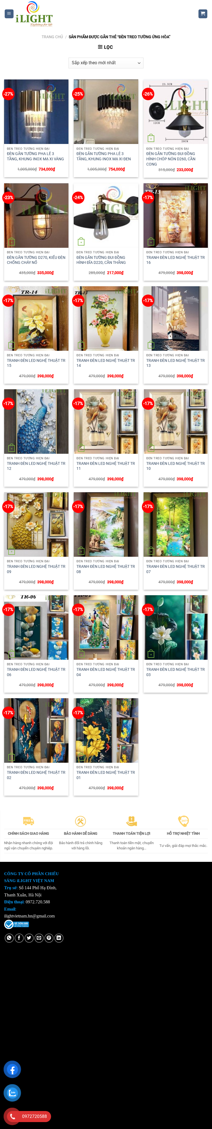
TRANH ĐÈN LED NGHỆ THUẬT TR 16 (175, 260)
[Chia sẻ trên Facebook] (19, 938)
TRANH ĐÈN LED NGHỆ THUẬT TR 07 (175, 569)
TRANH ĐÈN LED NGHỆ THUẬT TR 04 (105, 672)
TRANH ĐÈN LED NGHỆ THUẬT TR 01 (105, 775)
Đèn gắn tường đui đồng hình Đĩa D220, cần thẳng (101, 260)
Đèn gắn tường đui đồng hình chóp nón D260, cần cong (170, 158)
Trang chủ (52, 37)
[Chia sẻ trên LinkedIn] (58, 938)
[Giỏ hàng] (203, 14)
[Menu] (9, 14)
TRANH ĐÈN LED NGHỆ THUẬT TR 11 (105, 466)
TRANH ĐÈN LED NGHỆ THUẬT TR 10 (175, 466)
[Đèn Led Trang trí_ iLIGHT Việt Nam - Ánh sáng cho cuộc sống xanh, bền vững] (102, 14)
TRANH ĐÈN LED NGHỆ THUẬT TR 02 (36, 775)
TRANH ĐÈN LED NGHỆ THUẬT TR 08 (105, 569)
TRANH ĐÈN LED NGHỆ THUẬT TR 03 (175, 672)
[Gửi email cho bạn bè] (39, 938)
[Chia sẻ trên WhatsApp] (9, 938)
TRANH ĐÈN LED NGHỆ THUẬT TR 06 (36, 672)
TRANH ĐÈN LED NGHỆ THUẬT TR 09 (36, 569)
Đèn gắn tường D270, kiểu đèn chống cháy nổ (36, 260)
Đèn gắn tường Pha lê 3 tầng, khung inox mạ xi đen (103, 156)
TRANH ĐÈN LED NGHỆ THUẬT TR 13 (175, 363)
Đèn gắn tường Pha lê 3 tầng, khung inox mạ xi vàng (35, 156)
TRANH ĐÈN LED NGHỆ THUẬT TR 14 (105, 363)
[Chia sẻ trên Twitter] (29, 938)
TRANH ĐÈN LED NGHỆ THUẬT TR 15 (36, 363)
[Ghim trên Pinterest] (49, 938)
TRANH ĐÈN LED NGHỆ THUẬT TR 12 (36, 466)
